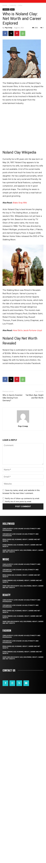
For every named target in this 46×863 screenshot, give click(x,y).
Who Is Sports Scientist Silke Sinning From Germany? (12, 398)
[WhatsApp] (22, 33)
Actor (20, 5)
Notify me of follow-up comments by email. (22, 498)
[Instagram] (12, 683)
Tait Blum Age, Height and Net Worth (34, 396)
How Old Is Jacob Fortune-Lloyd (27, 330)
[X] (11, 33)
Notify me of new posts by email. (18, 501)
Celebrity (12, 5)
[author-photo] (23, 422)
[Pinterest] (16, 33)
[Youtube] (26, 683)
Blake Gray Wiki (20, 202)
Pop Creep (8, 28)
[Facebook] (5, 33)
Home (5, 5)
